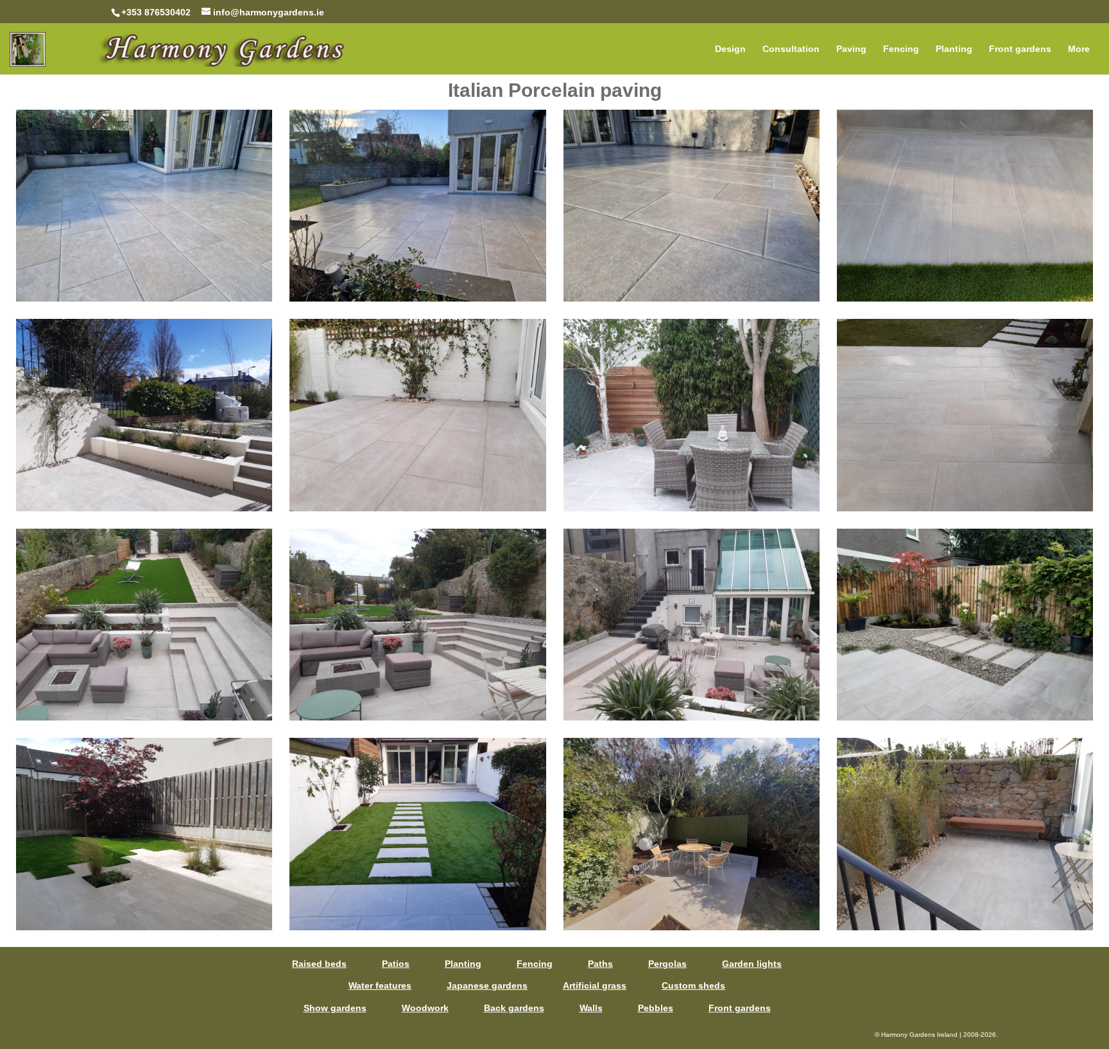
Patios (395, 964)
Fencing (901, 49)
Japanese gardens (487, 985)
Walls (591, 1008)
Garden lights (752, 964)
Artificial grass (594, 985)
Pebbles (655, 1008)
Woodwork (425, 1008)
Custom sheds (693, 985)
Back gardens (514, 1008)
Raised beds (319, 964)
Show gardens (335, 1008)
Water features (379, 985)
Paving (851, 49)
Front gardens (1020, 49)
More (1079, 49)
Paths (600, 964)
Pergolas (667, 964)
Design (730, 49)
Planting (954, 49)
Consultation (791, 49)
